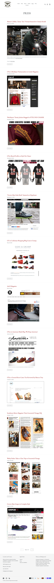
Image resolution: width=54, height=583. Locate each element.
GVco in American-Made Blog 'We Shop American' (22, 332)
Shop (21, 560)
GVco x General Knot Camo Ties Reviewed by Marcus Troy (25, 377)
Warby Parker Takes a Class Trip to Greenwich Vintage (23, 458)
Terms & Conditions (23, 562)
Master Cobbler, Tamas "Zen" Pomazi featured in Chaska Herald (26, 22)
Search (21, 559)
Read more (10, 64)
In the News (12, 61)
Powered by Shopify (15, 580)
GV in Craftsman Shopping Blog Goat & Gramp (21, 241)
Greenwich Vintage (9, 580)
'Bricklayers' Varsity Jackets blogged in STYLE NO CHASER (25, 117)
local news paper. (19, 58)
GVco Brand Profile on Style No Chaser (19, 156)
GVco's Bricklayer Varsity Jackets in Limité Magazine (22, 72)
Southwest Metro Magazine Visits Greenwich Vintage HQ (24, 413)
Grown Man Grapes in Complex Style (18, 504)
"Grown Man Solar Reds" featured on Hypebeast (22, 195)
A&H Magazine (12, 286)
